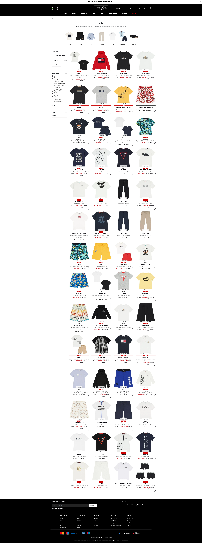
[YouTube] (142, 504)
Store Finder (113, 520)
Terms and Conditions (116, 525)
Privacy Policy (114, 523)
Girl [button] (94, 14)
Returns (95, 523)
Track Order (130, 523)
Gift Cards (96, 525)
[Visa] (73, 533)
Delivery (95, 520)
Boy (52, 18)
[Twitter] (128, 504)
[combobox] (123, 8)
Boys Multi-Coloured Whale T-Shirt (145, 141)
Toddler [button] (84, 14)
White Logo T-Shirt (101, 203)
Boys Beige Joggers (145, 235)
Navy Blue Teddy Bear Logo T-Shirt (79, 171)
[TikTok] (147, 504)
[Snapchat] (137, 504)
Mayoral (62, 525)
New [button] (65, 14)
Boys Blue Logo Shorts (123, 393)
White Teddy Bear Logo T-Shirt (145, 75)
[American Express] (83, 533)
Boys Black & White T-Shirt (101, 359)
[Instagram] (132, 504)
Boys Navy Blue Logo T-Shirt (101, 235)
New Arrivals (80, 518)
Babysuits (79, 520)
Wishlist (129, 520)
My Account (130, 518)
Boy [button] (102, 14)
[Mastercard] (62, 533)
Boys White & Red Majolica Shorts (145, 109)
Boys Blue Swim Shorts (79, 295)
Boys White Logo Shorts (101, 485)
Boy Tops (79, 525)
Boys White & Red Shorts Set (123, 266)
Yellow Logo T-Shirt (145, 295)
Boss (61, 520)
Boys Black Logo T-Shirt (79, 109)
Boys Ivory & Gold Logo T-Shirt (79, 485)
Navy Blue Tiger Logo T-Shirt (79, 141)
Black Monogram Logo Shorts (145, 327)
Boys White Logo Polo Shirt (123, 456)
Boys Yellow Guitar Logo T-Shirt (123, 109)
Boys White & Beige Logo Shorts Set (79, 359)
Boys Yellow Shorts (101, 266)
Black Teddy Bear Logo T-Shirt (123, 75)
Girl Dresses (79, 523)
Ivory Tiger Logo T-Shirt (145, 266)
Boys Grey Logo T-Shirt (101, 109)
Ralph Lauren (63, 527)
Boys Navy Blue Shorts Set (101, 141)
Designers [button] (113, 14)
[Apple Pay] (78, 533)
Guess (61, 523)
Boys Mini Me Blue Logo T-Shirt (79, 393)
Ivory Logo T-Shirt (79, 203)
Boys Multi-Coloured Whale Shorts (79, 266)
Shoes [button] (124, 14)
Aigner (61, 518)
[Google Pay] (120, 533)
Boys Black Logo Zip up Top (101, 327)
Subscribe (92, 505)
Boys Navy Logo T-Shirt (123, 171)
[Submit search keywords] (130, 8)
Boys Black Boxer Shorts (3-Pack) (145, 485)
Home (48, 18)
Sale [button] (134, 14)
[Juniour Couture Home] (101, 8)
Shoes (78, 527)
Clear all (65, 60)
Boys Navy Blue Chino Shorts (123, 424)
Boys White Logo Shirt (145, 393)
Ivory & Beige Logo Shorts (79, 424)
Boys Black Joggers (123, 203)
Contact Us (96, 518)
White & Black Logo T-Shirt (145, 424)
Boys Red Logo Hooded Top (101, 75)
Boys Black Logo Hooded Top (101, 393)
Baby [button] (74, 14)
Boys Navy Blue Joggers (123, 235)
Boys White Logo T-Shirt (101, 171)
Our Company (114, 518)
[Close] (200, 1)
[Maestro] (67, 533)
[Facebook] (123, 504)
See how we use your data (58, 508)
